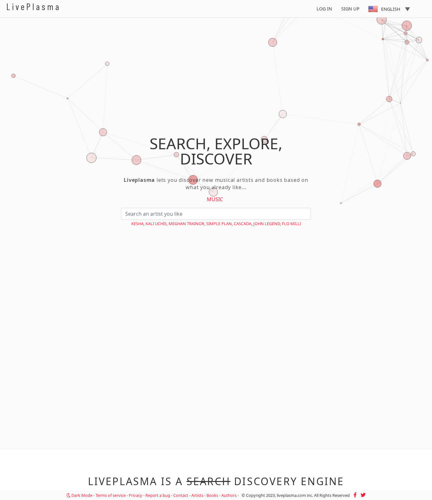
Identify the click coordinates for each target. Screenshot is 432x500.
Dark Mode (81, 495)
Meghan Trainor (186, 223)
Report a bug (157, 495)
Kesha (137, 223)
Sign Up (350, 9)
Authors (229, 495)
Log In (324, 9)
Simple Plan (219, 223)
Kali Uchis (156, 223)
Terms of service (111, 495)
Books (212, 495)
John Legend (266, 223)
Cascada (242, 223)
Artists (197, 495)
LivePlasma (33, 6)
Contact (180, 495)
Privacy (135, 495)
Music (215, 199)
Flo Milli (291, 223)
